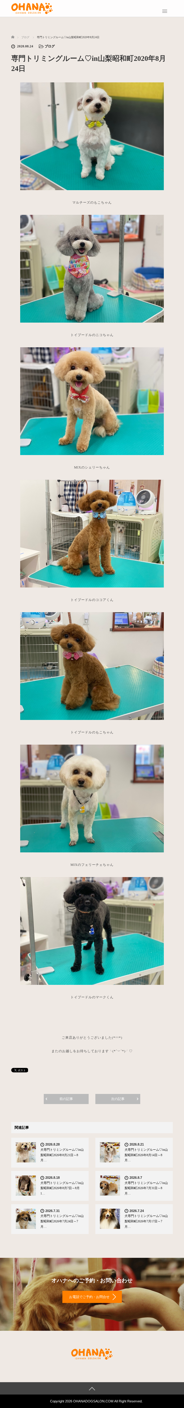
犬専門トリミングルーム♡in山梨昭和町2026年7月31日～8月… (146, 1188)
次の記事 (118, 1099)
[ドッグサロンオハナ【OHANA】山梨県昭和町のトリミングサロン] (32, 7)
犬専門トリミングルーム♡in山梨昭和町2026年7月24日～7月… (62, 1221)
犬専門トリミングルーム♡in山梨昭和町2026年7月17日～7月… (146, 1221)
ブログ (50, 46)
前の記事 (66, 1099)
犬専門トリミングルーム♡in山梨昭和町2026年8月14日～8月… (146, 1155)
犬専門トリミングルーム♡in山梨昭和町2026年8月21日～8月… (62, 1155)
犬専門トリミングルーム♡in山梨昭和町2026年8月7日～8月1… (62, 1188)
